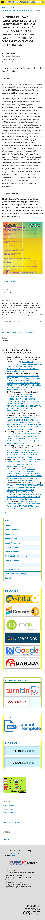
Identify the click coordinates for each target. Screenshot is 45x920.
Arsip (13, 8)
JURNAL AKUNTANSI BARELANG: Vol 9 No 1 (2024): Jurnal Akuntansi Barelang (23, 440)
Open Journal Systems (11, 822)
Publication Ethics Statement (16, 556)
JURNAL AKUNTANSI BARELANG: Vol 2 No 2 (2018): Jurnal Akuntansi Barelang (23, 479)
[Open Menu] (2, 2)
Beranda (5, 8)
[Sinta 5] (22, 604)
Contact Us (9, 534)
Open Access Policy (12, 560)
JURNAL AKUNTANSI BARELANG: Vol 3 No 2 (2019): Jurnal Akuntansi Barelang (24, 387)
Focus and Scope (11, 547)
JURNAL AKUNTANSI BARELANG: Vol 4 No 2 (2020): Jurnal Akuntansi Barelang (23, 464)
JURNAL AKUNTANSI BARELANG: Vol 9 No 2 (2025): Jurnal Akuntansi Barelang (23, 368)
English (6, 839)
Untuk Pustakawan (9, 813)
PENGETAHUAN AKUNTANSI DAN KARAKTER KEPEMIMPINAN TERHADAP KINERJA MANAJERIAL (24, 364)
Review (8, 565)
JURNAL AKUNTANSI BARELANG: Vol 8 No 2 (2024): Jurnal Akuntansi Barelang (24, 408)
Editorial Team (11, 539)
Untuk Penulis (8, 809)
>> (7, 512)
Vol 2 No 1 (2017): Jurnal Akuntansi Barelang (17, 10)
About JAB (9, 525)
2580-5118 (15, 853)
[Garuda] (22, 669)
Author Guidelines (12, 552)
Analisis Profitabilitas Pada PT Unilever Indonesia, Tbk (24, 460)
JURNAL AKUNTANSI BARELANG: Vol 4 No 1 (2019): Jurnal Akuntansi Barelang (23, 498)
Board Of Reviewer (12, 543)
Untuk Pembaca (8, 806)
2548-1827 (15, 855)
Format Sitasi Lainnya (11, 321)
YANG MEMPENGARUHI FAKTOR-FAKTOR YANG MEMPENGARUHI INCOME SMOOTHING (23, 450)
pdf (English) (10, 281)
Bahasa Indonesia (10, 836)
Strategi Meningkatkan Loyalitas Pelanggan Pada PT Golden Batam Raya (23, 503)
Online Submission (12, 530)
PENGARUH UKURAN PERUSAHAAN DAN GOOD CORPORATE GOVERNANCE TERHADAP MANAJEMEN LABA (24, 436)
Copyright (9, 578)
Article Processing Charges (15, 574)
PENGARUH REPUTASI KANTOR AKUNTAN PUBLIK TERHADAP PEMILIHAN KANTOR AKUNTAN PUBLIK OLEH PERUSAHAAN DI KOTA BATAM (24, 472)
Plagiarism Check (12, 569)
